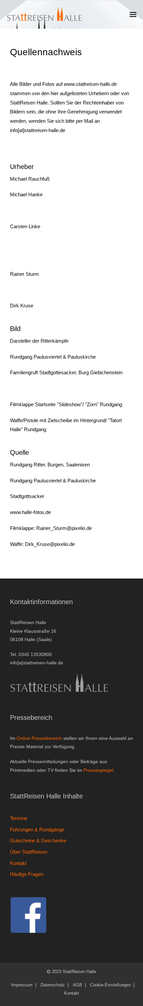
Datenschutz (53, 984)
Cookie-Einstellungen (110, 984)
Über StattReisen (28, 852)
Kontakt (18, 863)
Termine (18, 818)
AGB (77, 984)
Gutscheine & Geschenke (38, 840)
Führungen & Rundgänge (37, 829)
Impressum (22, 984)
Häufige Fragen (26, 874)
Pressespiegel (98, 770)
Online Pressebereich (39, 738)
